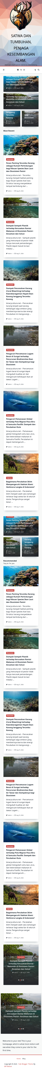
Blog (23, 1058)
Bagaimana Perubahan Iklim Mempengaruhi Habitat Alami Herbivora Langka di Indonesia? (20, 484)
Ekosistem (10, 159)
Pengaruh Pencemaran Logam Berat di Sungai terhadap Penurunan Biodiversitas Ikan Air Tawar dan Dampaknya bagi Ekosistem (20, 359)
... (27, 186)
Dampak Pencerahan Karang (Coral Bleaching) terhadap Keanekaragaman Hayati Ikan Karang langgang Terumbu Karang (19, 293)
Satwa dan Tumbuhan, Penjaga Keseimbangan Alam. (21, 48)
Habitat (9, 478)
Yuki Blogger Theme (25, 1064)
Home (19, 1058)
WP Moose (8, 1066)
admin (10, 88)
